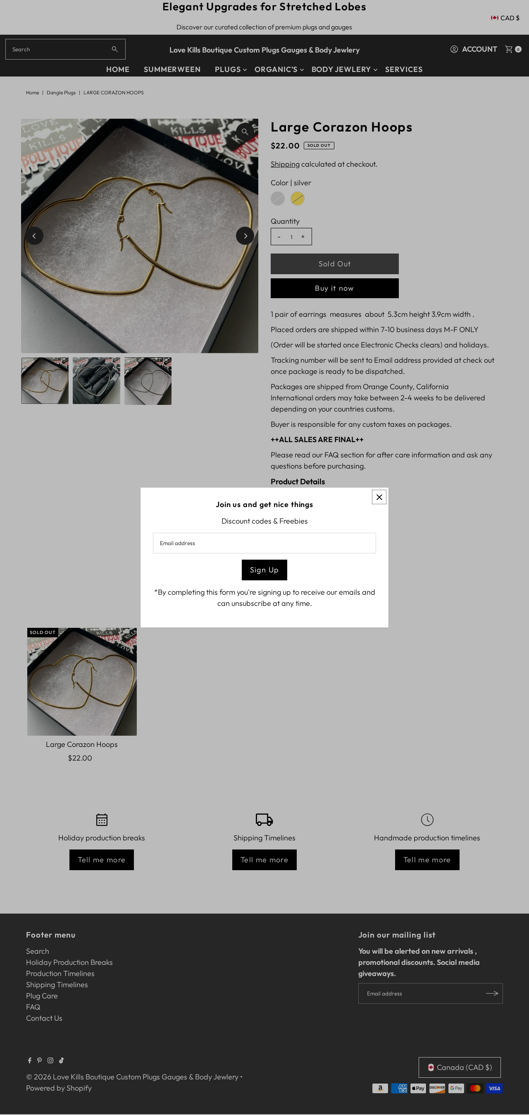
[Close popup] (379, 497)
